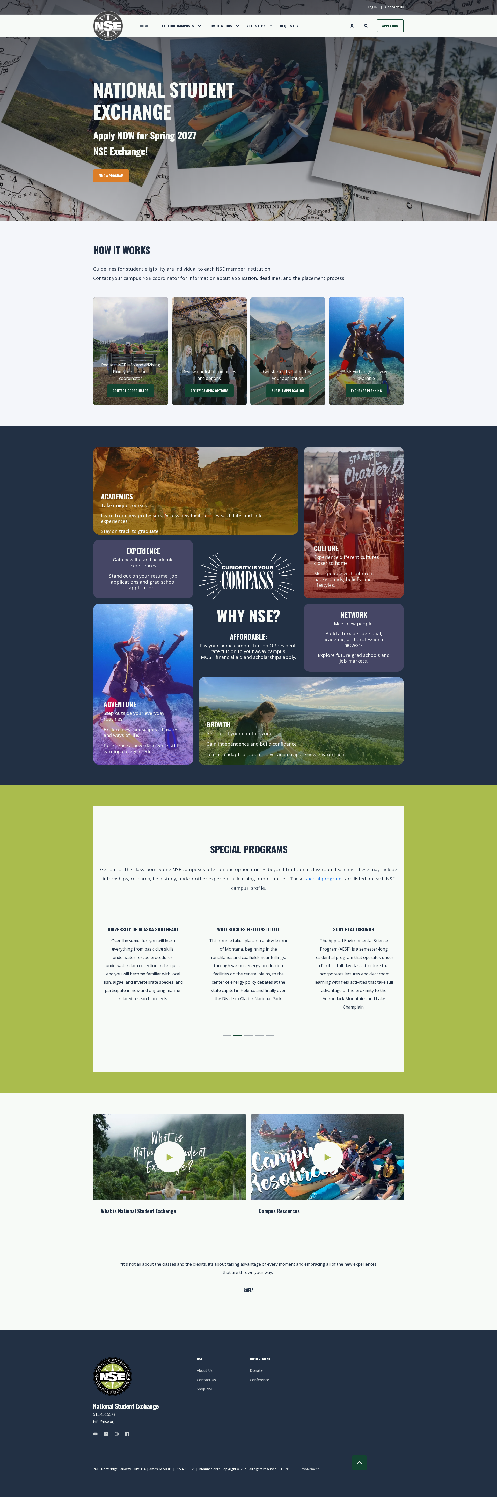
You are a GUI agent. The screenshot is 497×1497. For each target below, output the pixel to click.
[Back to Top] (359, 1462)
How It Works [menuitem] (220, 25)
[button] (227, 1035)
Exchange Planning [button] (366, 390)
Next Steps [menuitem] (256, 25)
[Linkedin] (106, 1434)
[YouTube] (97, 1434)
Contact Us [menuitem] (206, 1379)
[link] (143, 970)
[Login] (352, 25)
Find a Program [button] (111, 175)
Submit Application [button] (288, 390)
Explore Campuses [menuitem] (178, 25)
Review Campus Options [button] (209, 390)
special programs (324, 879)
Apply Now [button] (390, 25)
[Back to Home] (108, 26)
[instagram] (116, 1434)
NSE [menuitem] (200, 1359)
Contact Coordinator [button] (131, 390)
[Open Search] (366, 25)
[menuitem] (372, 7)
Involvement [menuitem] (260, 1359)
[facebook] (125, 1434)
